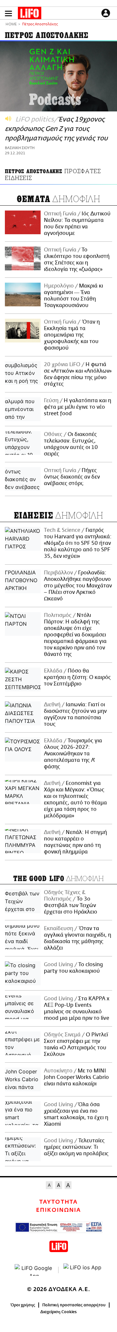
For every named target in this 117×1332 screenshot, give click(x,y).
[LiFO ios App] (82, 1269)
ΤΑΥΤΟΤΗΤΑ (58, 1202)
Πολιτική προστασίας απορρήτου (74, 1305)
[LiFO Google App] (34, 1270)
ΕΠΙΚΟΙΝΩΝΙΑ (58, 1210)
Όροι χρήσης (23, 1305)
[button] (8, 13)
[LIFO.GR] (29, 14)
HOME (11, 24)
